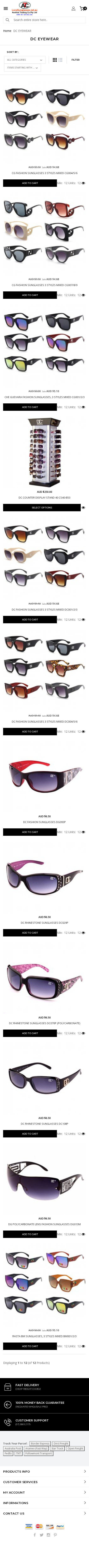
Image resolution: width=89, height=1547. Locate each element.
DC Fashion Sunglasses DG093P (44, 822)
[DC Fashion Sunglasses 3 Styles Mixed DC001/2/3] (44, 558)
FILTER (76, 59)
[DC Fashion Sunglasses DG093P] (44, 776)
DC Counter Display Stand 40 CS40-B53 (44, 497)
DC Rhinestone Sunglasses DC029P (44, 923)
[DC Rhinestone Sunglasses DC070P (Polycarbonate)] (44, 978)
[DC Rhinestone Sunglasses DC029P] (44, 877)
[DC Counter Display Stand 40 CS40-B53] (44, 452)
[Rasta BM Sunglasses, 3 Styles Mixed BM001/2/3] (44, 1285)
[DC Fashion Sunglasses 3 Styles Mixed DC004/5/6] (44, 670)
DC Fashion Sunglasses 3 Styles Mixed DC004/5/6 (44, 721)
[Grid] (54, 59)
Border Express (40, 1443)
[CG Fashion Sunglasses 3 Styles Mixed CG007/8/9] (44, 234)
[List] (60, 59)
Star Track (57, 1448)
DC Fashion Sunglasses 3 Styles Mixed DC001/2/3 (44, 609)
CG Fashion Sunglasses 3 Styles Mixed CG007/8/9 (44, 285)
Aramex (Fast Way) (36, 1448)
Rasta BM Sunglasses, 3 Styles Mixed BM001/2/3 (44, 1336)
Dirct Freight (61, 1443)
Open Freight (75, 1448)
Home (7, 31)
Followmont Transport (38, 1453)
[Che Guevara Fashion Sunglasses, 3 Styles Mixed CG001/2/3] (44, 346)
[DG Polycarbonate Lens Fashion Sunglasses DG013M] (44, 1179)
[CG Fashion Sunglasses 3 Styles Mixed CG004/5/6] (44, 122)
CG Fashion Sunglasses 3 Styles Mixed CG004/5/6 (44, 173)
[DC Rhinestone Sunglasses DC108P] (44, 1078)
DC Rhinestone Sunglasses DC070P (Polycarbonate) (44, 1023)
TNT (18, 1453)
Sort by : (13, 52)
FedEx (8, 1453)
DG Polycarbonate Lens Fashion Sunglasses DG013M (44, 1224)
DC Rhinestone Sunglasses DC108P (44, 1124)
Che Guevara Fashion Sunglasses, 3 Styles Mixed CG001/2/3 (45, 397)
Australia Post (13, 1448)
